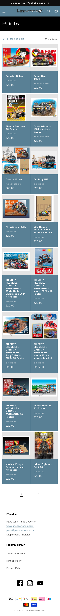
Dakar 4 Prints (14, 179)
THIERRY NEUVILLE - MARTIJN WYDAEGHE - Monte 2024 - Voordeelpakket (43, 351)
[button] (4, 11)
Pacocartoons (23, 610)
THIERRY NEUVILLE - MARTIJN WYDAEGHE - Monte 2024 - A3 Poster (43, 287)
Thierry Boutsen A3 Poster (15, 127)
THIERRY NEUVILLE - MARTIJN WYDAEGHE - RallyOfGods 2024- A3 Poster (15, 351)
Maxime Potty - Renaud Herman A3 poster (15, 467)
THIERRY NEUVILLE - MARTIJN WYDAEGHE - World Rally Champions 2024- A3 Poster (16, 288)
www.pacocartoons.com (20, 526)
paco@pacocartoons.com (21, 530)
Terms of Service (15, 553)
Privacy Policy (14, 568)
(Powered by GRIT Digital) (37, 610)
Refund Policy (14, 560)
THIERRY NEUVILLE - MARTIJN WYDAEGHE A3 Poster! (14, 411)
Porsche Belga (14, 76)
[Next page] (38, 494)
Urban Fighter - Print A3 (43, 465)
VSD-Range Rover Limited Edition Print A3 (43, 230)
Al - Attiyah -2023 (16, 227)
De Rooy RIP (41, 179)
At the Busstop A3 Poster (43, 407)
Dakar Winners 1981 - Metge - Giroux (42, 129)
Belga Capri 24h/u (41, 77)
